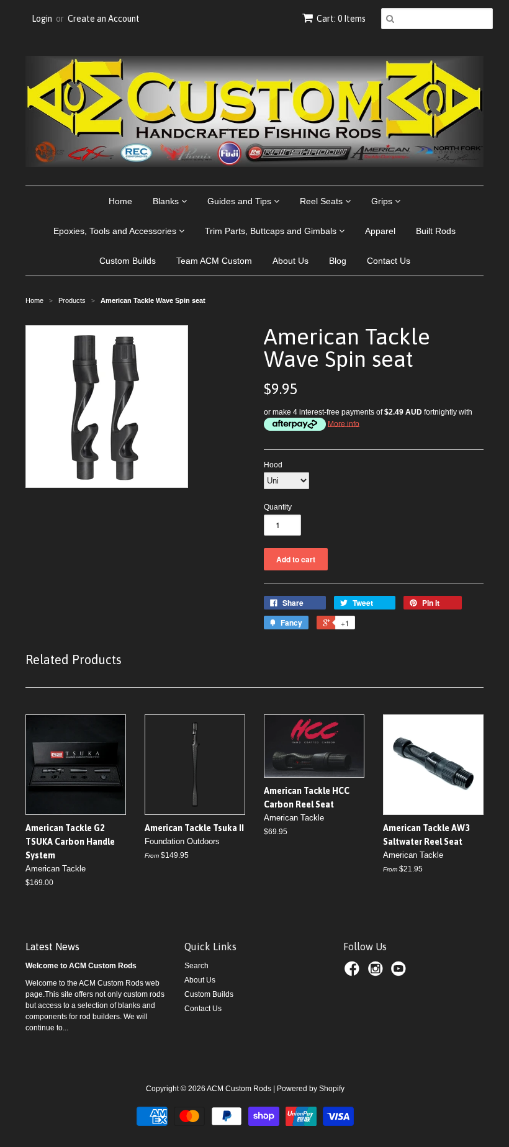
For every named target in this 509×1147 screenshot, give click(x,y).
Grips (383, 201)
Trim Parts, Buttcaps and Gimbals (272, 231)
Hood (273, 465)
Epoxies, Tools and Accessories (116, 231)
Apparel (380, 231)
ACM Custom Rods (239, 1088)
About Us (291, 261)
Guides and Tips (240, 201)
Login (42, 19)
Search (196, 965)
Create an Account (104, 19)
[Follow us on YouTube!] (400, 972)
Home (120, 201)
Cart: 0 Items (341, 19)
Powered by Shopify (311, 1088)
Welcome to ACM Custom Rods (81, 965)
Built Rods (436, 231)
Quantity (278, 507)
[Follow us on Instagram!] (377, 972)
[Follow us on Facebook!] (354, 972)
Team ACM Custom (214, 261)
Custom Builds (127, 261)
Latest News (52, 946)
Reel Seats (322, 201)
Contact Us (388, 261)
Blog (337, 261)
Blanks (167, 201)
